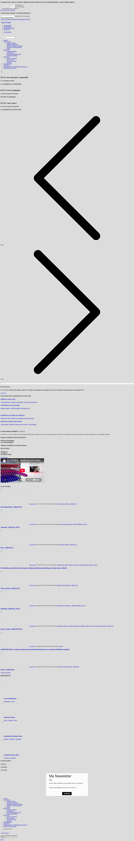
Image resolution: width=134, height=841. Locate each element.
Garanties (9, 820)
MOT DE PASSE (19, 7)
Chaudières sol (10, 811)
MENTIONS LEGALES (10, 826)
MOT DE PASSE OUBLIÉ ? (8, 10)
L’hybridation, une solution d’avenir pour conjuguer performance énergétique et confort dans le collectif (34, 568)
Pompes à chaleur (93, 565)
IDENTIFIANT (19, 5)
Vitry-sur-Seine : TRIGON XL (10, 588)
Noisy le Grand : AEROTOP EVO (11, 629)
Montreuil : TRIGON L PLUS (10, 608)
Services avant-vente (12, 816)
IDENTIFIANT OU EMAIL (22, 16)
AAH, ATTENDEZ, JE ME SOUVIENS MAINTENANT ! (16, 19)
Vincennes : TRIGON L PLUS (10, 527)
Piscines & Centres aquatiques (14, 805)
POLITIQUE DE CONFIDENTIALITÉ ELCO (16, 825)
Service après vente (11, 819)
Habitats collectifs (11, 801)
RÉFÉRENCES (8, 822)
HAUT (2, 839)
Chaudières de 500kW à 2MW (64, 565)
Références (67, 504)
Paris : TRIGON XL (7, 547)
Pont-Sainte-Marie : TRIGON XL (11, 507)
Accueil (6, 798)
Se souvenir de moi (7, 8)
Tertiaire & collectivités (12, 802)
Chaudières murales (11, 809)
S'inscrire (67, 793)
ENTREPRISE (7, 26)
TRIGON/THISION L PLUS (80, 524)
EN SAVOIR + (4, 457)
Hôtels (8, 807)
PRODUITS (7, 808)
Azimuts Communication (12, 837)
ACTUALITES (8, 25)
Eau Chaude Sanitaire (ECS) (14, 812)
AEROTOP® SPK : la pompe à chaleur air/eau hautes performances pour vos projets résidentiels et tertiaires (35, 649)
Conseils (74, 565)
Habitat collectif (62, 524)
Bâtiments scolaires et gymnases (14, 804)
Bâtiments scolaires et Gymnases (65, 626)
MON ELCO (7, 29)
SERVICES (7, 815)
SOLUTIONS (7, 800)
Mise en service (10, 818)
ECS (78, 565)
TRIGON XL (73, 504)
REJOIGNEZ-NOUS (9, 28)
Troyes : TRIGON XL (8, 669)
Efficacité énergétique (12, 814)
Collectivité (61, 504)
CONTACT (7, 823)
